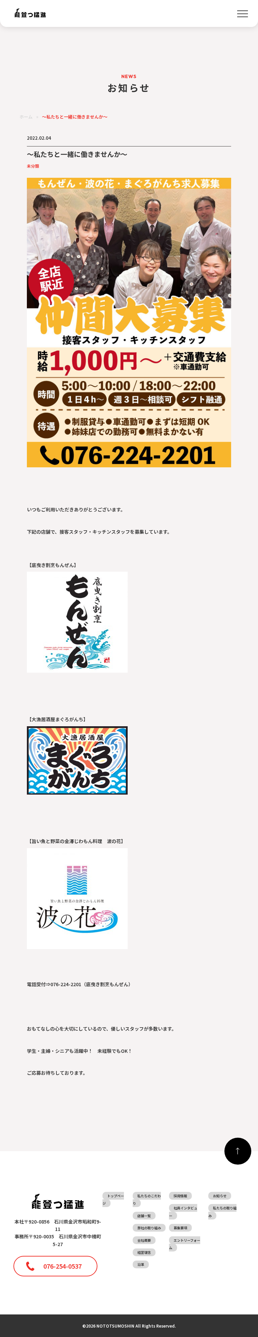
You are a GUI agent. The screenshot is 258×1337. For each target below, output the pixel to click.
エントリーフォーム (184, 1244)
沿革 (140, 1264)
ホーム (26, 116)
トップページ (113, 1199)
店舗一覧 (144, 1215)
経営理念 (144, 1252)
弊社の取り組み (149, 1227)
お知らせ (219, 1195)
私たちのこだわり (147, 1199)
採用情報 (180, 1195)
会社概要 (144, 1240)
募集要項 (180, 1227)
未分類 (33, 166)
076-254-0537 (62, 1266)
